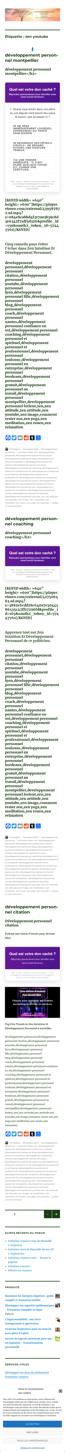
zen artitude (52, 496)
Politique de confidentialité (32, 1448)
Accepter (32, 1424)
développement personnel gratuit (22, 480)
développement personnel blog (20, 458)
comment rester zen (28, 452)
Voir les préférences (32, 1440)
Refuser (32, 1432)
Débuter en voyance (20, 1270)
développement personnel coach (29, 465)
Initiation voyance (19, 1266)
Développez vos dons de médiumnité (27, 1372)
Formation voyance (16, 1376)
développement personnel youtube (22, 496)
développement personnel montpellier (31, 58)
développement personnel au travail (34, 455)
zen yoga (31, 503)
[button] (60, 1391)
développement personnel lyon (20, 487)
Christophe (14, 449)
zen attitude (11, 499)
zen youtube (43, 503)
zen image (23, 499)
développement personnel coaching (23, 468)
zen (43, 496)
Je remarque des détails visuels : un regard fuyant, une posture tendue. (32, 147)
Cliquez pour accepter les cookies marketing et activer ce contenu (32, 1002)
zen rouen (21, 503)
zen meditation (37, 499)
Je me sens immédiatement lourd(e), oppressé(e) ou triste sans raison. (32, 130)
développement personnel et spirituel (38, 477)
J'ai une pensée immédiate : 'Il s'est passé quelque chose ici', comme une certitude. (30, 165)
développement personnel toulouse (30, 493)
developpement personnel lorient (36, 484)
